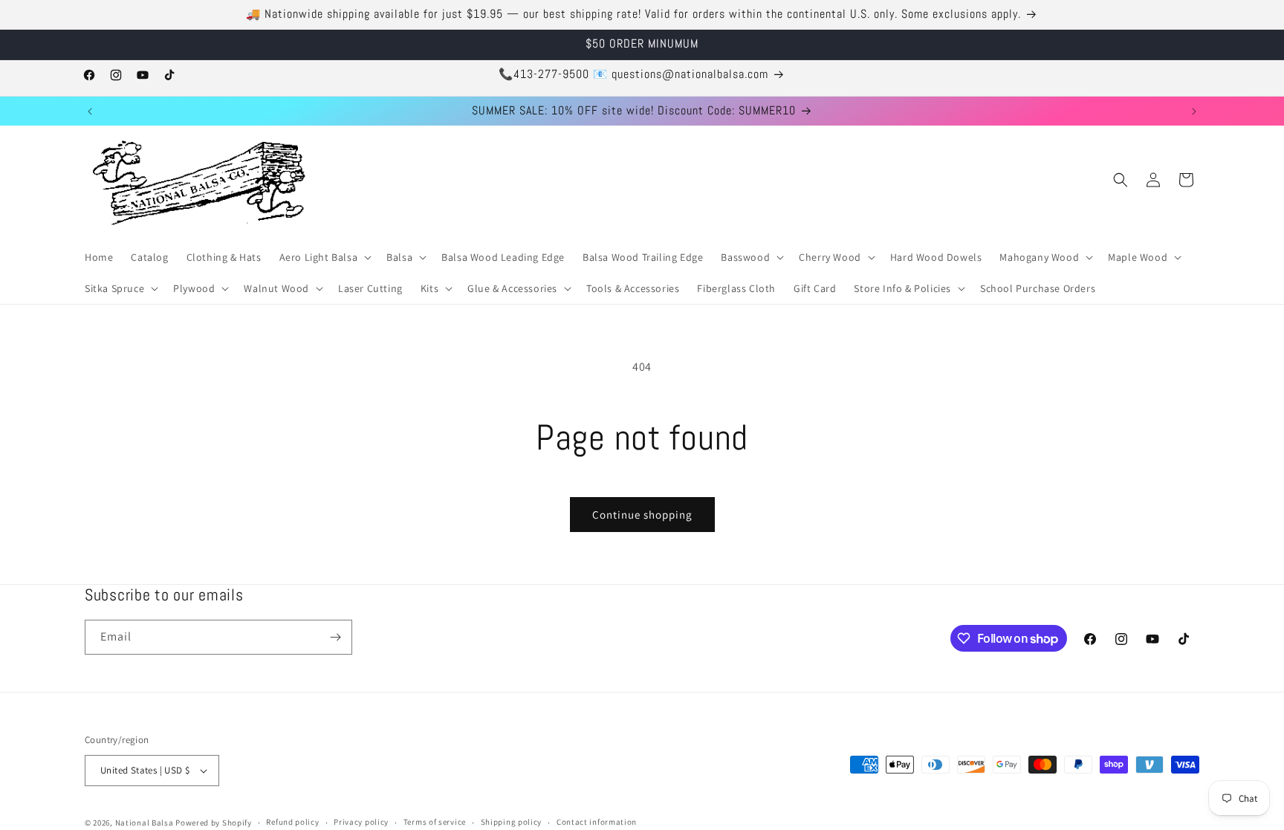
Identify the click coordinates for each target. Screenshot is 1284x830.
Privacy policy (361, 822)
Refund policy (292, 822)
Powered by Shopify (213, 822)
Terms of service (434, 822)
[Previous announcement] (90, 111)
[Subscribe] (335, 637)
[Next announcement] (1194, 111)
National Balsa (144, 822)
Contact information (597, 822)
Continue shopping (642, 515)
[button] (324, 257)
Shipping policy (511, 822)
